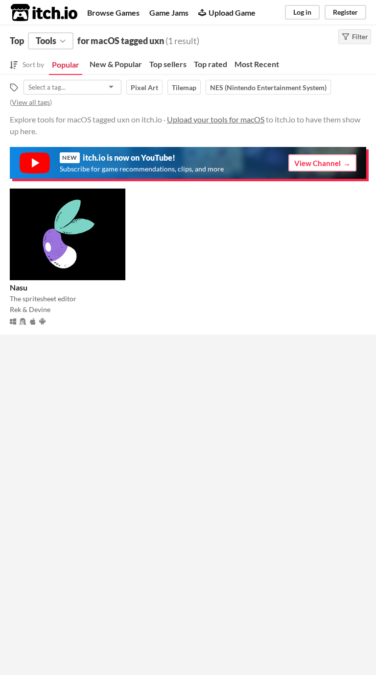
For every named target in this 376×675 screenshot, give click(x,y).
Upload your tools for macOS (215, 119)
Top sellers (168, 64)
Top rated (210, 64)
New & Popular (116, 64)
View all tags (31, 102)
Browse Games (113, 12)
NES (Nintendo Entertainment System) (268, 87)
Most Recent (257, 64)
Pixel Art (144, 87)
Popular (65, 64)
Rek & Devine (30, 309)
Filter (360, 37)
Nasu (18, 287)
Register (345, 12)
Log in (302, 12)
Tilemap (184, 87)
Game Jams (168, 12)
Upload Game (232, 12)
